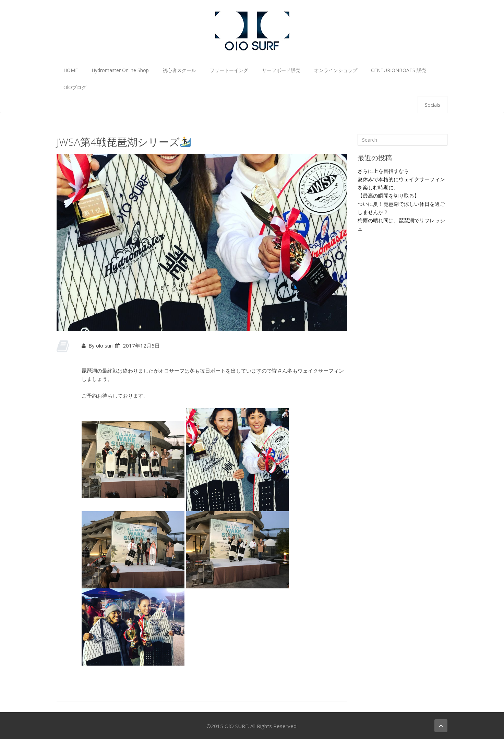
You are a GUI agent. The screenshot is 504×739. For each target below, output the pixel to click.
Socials (432, 105)
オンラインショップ (335, 70)
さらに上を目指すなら (383, 170)
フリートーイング (229, 70)
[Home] (252, 30)
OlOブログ (74, 87)
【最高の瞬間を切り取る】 (388, 195)
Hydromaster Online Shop (120, 70)
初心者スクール (179, 70)
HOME (70, 70)
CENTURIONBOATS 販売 (398, 70)
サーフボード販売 (281, 70)
